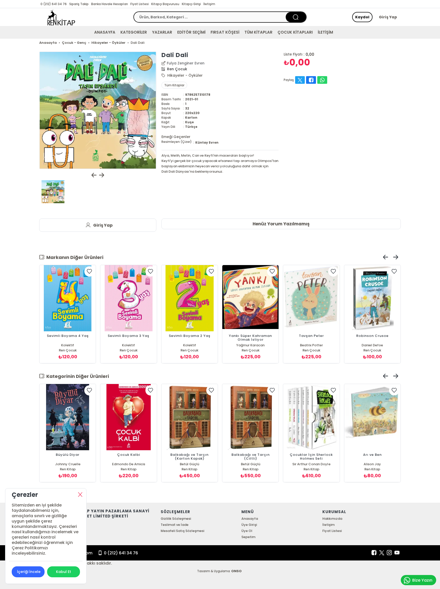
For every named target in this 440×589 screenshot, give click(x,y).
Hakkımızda (332, 518)
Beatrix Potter (311, 345)
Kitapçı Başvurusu (165, 4)
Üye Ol (246, 530)
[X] (382, 553)
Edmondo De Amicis (128, 464)
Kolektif (67, 345)
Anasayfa (249, 518)
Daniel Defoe (372, 345)
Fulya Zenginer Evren (185, 63)
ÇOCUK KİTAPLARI (295, 32)
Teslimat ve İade (174, 524)
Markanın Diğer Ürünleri (73, 257)
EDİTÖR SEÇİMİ (191, 32)
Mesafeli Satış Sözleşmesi (182, 530)
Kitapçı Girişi (191, 4)
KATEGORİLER (133, 32)
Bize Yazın (422, 580)
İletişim (209, 4)
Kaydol (362, 17)
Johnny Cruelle (67, 464)
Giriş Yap (388, 17)
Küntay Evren (206, 142)
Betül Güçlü (189, 464)
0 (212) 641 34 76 (53, 4)
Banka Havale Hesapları (109, 4)
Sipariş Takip (79, 4)
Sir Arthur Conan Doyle (311, 464)
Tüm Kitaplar (174, 85)
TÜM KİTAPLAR (258, 32)
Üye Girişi (249, 524)
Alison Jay (372, 464)
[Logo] (61, 17)
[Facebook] (374, 553)
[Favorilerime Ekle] (89, 271)
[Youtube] (397, 553)
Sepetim (248, 537)
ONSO (236, 571)
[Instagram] (389, 553)
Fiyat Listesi (139, 4)
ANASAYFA (104, 32)
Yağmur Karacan (250, 345)
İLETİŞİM (325, 32)
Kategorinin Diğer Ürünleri (76, 376)
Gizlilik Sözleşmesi (176, 518)
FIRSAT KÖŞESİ (225, 32)
